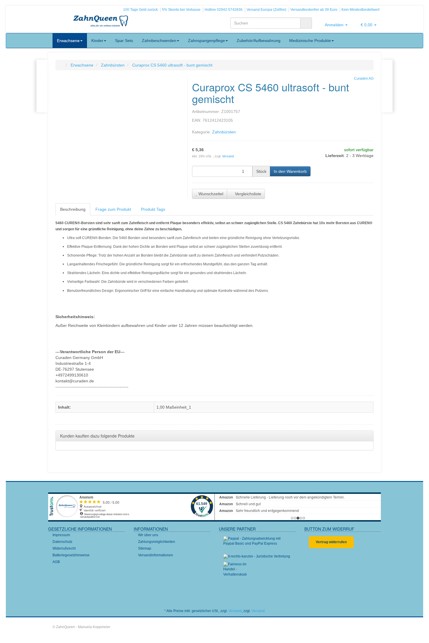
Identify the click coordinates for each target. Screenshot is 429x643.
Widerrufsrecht (64, 548)
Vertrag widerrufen (331, 542)
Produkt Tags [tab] (153, 209)
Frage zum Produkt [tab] (113, 209)
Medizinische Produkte (310, 40)
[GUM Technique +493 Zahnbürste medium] (42, 86)
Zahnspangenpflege (206, 40)
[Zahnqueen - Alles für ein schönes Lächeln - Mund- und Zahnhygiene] (100, 21)
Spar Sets (124, 40)
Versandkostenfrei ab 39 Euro (313, 10)
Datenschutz (62, 542)
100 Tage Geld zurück (140, 10)
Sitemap (144, 548)
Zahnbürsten (224, 132)
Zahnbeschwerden (159, 40)
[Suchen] (306, 23)
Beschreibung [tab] (73, 209)
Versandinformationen (155, 555)
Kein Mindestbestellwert (360, 10)
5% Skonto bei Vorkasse (181, 10)
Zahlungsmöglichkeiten (156, 542)
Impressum (61, 535)
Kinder (97, 40)
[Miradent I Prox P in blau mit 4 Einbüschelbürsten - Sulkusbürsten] (387, 86)
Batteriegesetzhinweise (71, 555)
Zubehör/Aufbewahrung (258, 40)
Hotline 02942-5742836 (224, 10)
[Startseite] (61, 65)
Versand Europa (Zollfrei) (266, 10)
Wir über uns (148, 535)
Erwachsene (68, 40)
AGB (56, 562)
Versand (228, 156)
